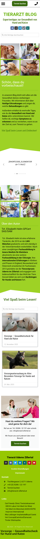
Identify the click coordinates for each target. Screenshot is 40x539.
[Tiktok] (24, 28)
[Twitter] (15, 463)
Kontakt (5, 477)
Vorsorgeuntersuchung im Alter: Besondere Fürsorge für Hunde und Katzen (19, 376)
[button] (3, 4)
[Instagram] (16, 28)
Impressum (20, 473)
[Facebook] (12, 28)
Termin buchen (20, 443)
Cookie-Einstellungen (20, 469)
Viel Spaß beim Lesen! (20, 299)
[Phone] (36, 4)
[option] (34, 537)
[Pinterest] (29, 463)
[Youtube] (34, 463)
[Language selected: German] (34, 537)
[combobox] (20, 35)
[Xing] (27, 28)
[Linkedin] (20, 28)
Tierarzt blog (20, 14)
